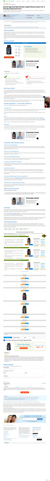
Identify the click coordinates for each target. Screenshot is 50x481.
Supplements (28, 1)
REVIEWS (38, 1)
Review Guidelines (18, 387)
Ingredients (25, 27)
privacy (31, 421)
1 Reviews (30, 15)
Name (5, 372)
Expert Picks (33, 1)
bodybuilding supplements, (19, 177)
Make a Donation (35, 433)
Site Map (5, 437)
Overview (5, 27)
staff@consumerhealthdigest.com (7, 439)
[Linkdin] (39, 437)
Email (26, 372)
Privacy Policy (24, 436)
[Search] (45, 1)
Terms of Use (36, 389)
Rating (9, 27)
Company (42, 1)
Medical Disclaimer (26, 433)
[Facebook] (33, 437)
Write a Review (40, 17)
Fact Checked (12, 18)
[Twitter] (38, 437)
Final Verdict (36, 27)
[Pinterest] (36, 437)
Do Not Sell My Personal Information (23, 437)
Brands (23, 1)
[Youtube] (34, 437)
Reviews (32, 27)
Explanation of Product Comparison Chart (25, 271)
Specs (39, 15)
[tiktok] (41, 437)
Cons (14, 27)
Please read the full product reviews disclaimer (29, 333)
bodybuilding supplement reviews (13, 213)
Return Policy (5, 435)
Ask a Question (29, 17)
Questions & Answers (16, 337)
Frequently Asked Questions (7, 434)
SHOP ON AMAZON (9, 57)
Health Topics (18, 1)
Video (34, 337)
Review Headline (6, 367)
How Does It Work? (19, 27)
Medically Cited (7, 18)
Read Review (31, 244)
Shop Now (26, 244)
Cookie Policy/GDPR (6, 436)
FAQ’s (29, 27)
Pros (12, 27)
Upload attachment (7, 383)
